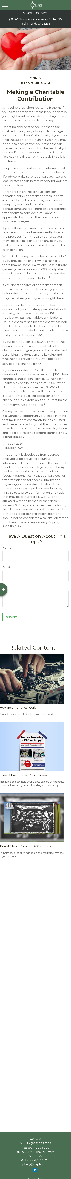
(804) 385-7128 (37, 13)
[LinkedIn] (35, 1170)
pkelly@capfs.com (35, 1164)
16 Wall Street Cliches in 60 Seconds (25, 846)
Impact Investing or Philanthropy (23, 775)
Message (8, 587)
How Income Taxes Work (18, 707)
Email (6, 567)
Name (6, 547)
